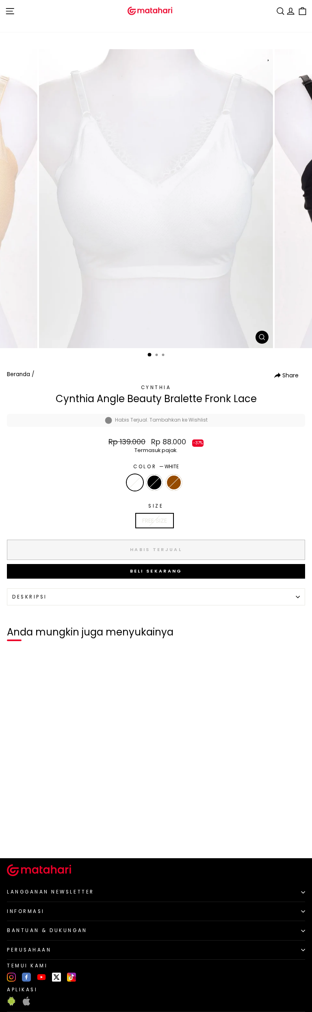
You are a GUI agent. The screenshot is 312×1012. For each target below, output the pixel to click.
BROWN (174, 482)
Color (155, 466)
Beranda (18, 374)
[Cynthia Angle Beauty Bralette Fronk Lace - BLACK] (25, 838)
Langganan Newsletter (50, 892)
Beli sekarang (156, 571)
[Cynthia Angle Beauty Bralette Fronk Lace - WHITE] (16, 838)
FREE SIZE (154, 521)
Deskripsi (29, 597)
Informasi (26, 911)
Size (155, 506)
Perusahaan (29, 950)
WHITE (135, 482)
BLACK (154, 482)
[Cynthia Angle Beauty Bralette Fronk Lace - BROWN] (34, 838)
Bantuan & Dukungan (47, 930)
